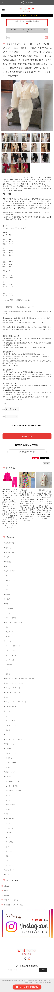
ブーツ (8, 795)
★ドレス (7, 734)
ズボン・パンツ (11, 580)
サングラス (10, 842)
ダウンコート (10, 720)
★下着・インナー (10, 744)
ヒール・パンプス (12, 786)
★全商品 (7, 599)
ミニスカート (10, 758)
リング (8, 823)
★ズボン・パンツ (10, 772)
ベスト (8, 669)
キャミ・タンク (11, 655)
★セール (7, 566)
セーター (9, 664)
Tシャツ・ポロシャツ (13, 646)
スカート (9, 585)
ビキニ (8, 613)
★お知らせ (7, 548)
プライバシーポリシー (12, 900)
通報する (46, 463)
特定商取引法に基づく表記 (13, 905)
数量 (4, 416)
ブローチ (9, 847)
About (6, 886)
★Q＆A (6, 557)
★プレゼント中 (9, 552)
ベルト (8, 861)
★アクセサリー (9, 819)
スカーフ (9, 837)
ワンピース (9, 608)
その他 (8, 636)
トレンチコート (11, 725)
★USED (7, 875)
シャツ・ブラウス (12, 650)
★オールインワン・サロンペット (15, 702)
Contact (7, 895)
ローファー (9, 800)
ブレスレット (10, 833)
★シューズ (7, 777)
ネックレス (10, 828)
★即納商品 (7, 562)
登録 (43, 970)
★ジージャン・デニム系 (12, 692)
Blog (6, 891)
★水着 (6, 604)
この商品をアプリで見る (27, 452)
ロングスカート (11, 762)
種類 (4, 409)
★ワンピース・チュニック (13, 622)
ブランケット (10, 865)
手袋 (7, 856)
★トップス (7, 641)
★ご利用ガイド (9, 543)
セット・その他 (11, 618)
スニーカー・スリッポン (14, 791)
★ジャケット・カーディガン (13, 683)
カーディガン (10, 660)
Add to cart (27, 436)
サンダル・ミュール (12, 781)
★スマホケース (9, 870)
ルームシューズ (11, 805)
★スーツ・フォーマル (11, 706)
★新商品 (7, 594)
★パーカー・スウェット (12, 688)
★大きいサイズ (9, 571)
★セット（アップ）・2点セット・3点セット (19, 678)
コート (8, 716)
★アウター (7, 711)
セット (8, 590)
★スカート (7, 748)
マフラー (9, 851)
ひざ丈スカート (11, 753)
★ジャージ (7, 697)
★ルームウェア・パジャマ (13, 739)
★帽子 (6, 814)
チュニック (9, 632)
